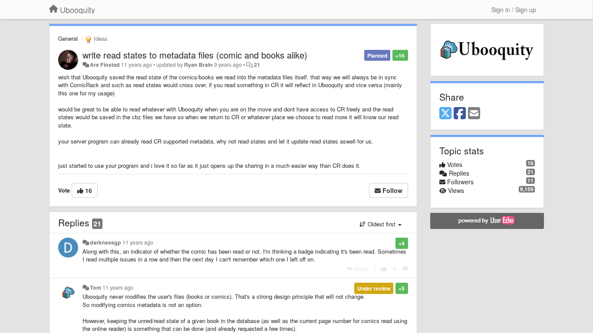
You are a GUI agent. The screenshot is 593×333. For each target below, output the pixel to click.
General (68, 38)
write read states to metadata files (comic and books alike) (194, 55)
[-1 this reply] (405, 268)
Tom (95, 287)
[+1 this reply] (384, 268)
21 (257, 65)
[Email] (474, 113)
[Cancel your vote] (394, 268)
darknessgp (105, 242)
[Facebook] (460, 113)
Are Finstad (105, 65)
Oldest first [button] (381, 224)
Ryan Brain (198, 65)
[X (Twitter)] (445, 113)
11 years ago (137, 242)
